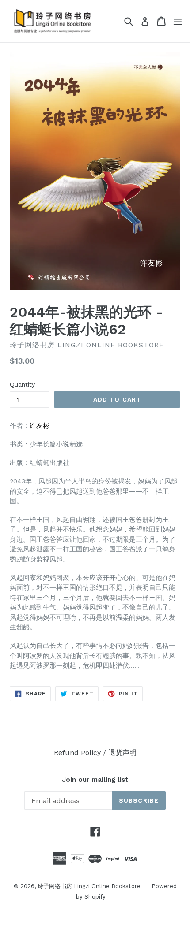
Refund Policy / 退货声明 (95, 752)
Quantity (22, 384)
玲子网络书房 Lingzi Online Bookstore (89, 886)
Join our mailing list (95, 780)
